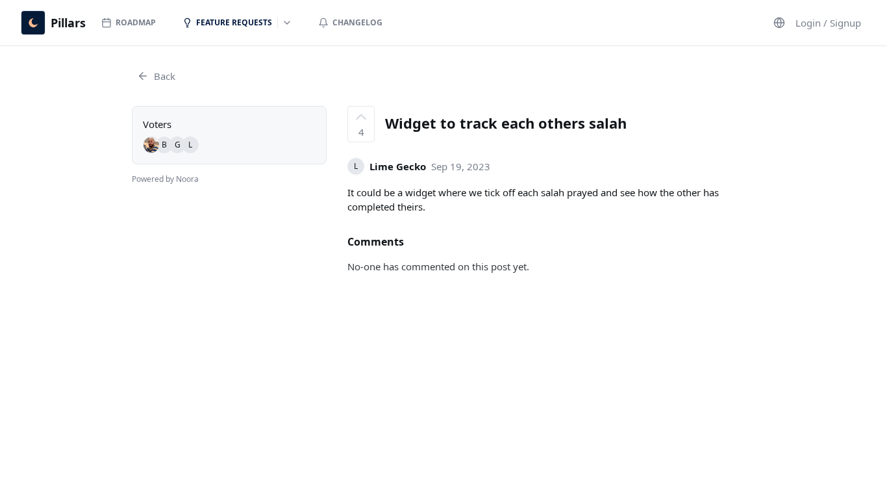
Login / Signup (828, 22)
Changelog (357, 22)
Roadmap (136, 22)
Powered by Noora (165, 179)
